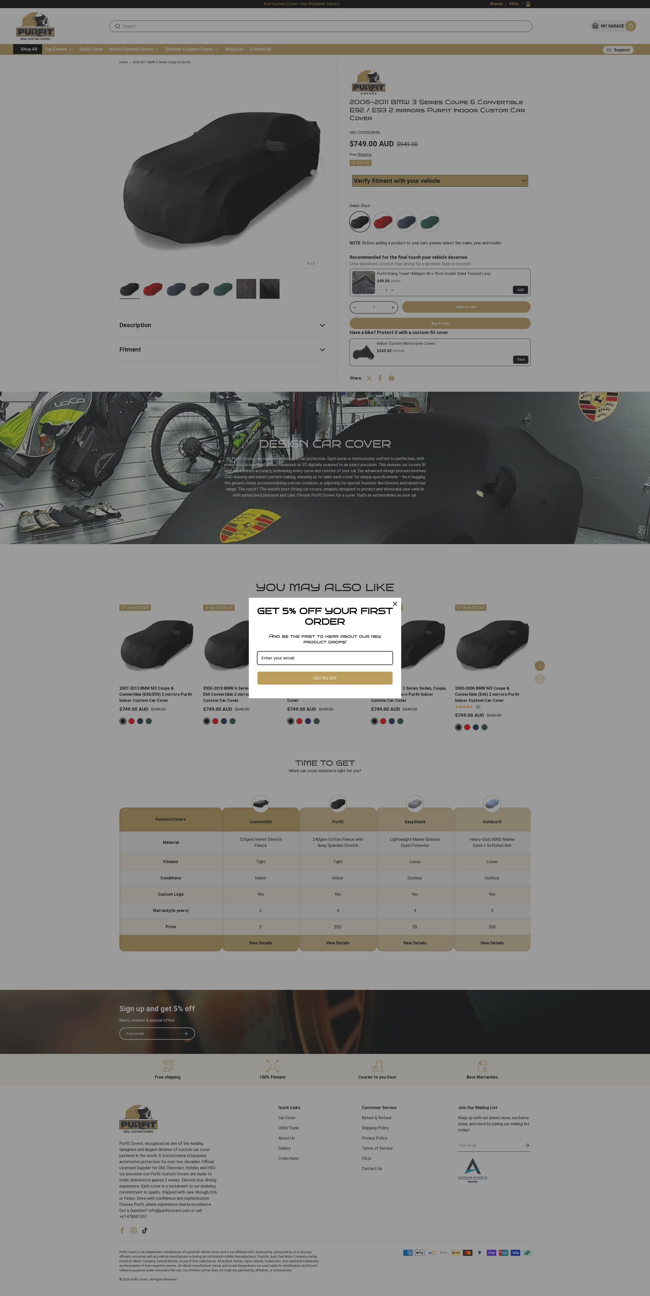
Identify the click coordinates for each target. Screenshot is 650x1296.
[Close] (395, 604)
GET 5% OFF (325, 678)
